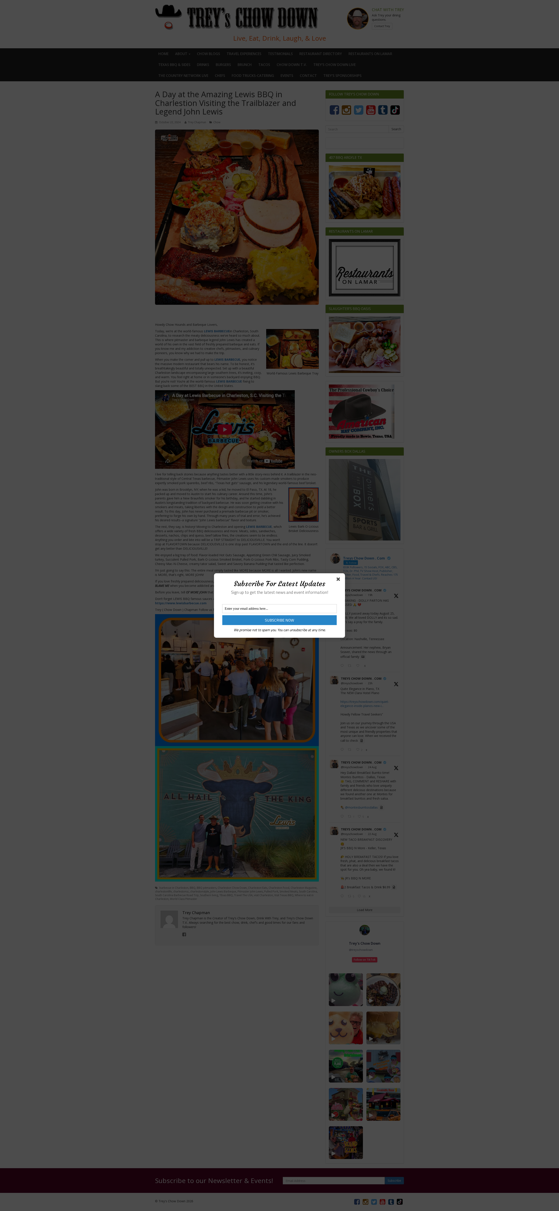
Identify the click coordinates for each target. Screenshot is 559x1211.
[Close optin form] (339, 580)
